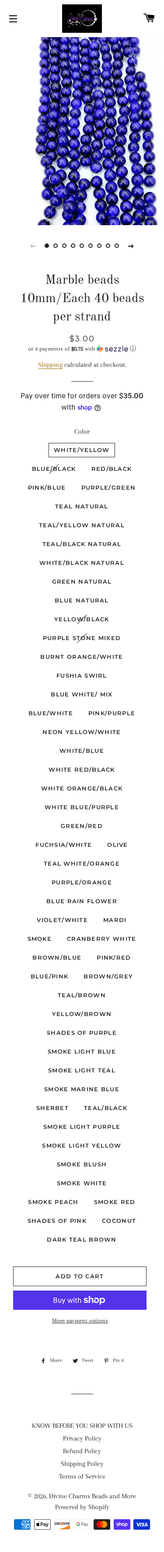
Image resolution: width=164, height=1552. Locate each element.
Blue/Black (54, 468)
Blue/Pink (50, 976)
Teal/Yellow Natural (82, 525)
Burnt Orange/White (81, 656)
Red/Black (111, 468)
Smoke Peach (53, 1201)
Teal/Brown (82, 995)
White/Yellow (82, 449)
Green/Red (82, 825)
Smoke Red (115, 1201)
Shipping (50, 365)
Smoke (40, 938)
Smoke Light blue (82, 1051)
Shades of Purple (82, 1032)
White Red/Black (82, 769)
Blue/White (50, 713)
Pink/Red (114, 957)
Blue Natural (82, 600)
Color (82, 431)
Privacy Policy (82, 1438)
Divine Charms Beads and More (92, 1496)
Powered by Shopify (82, 1507)
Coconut (119, 1220)
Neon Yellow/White (81, 731)
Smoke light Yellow (81, 1145)
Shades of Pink (57, 1220)
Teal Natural (81, 506)
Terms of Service (82, 1476)
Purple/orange (82, 882)
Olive (117, 844)
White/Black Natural (81, 562)
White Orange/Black (81, 788)
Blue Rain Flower (81, 901)
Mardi (115, 919)
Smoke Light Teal (81, 1070)
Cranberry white (101, 938)
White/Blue (81, 750)
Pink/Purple (111, 713)
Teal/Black (105, 1107)
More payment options (80, 1320)
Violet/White (62, 919)
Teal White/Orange (82, 863)
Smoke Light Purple (81, 1126)
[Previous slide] (33, 245)
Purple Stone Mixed (82, 637)
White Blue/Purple (82, 807)
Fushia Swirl (81, 675)
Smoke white (82, 1183)
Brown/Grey (108, 976)
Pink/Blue (47, 487)
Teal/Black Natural (81, 543)
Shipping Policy (82, 1464)
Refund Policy (82, 1451)
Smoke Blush (82, 1164)
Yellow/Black (81, 619)
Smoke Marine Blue (81, 1089)
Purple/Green (108, 487)
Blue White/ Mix (82, 694)
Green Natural (82, 581)
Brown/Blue (56, 957)
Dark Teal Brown (82, 1239)
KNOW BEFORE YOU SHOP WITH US (82, 1426)
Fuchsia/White (63, 844)
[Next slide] (131, 245)
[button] (82, 349)
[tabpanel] (82, 130)
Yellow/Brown (82, 1013)
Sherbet (52, 1107)
